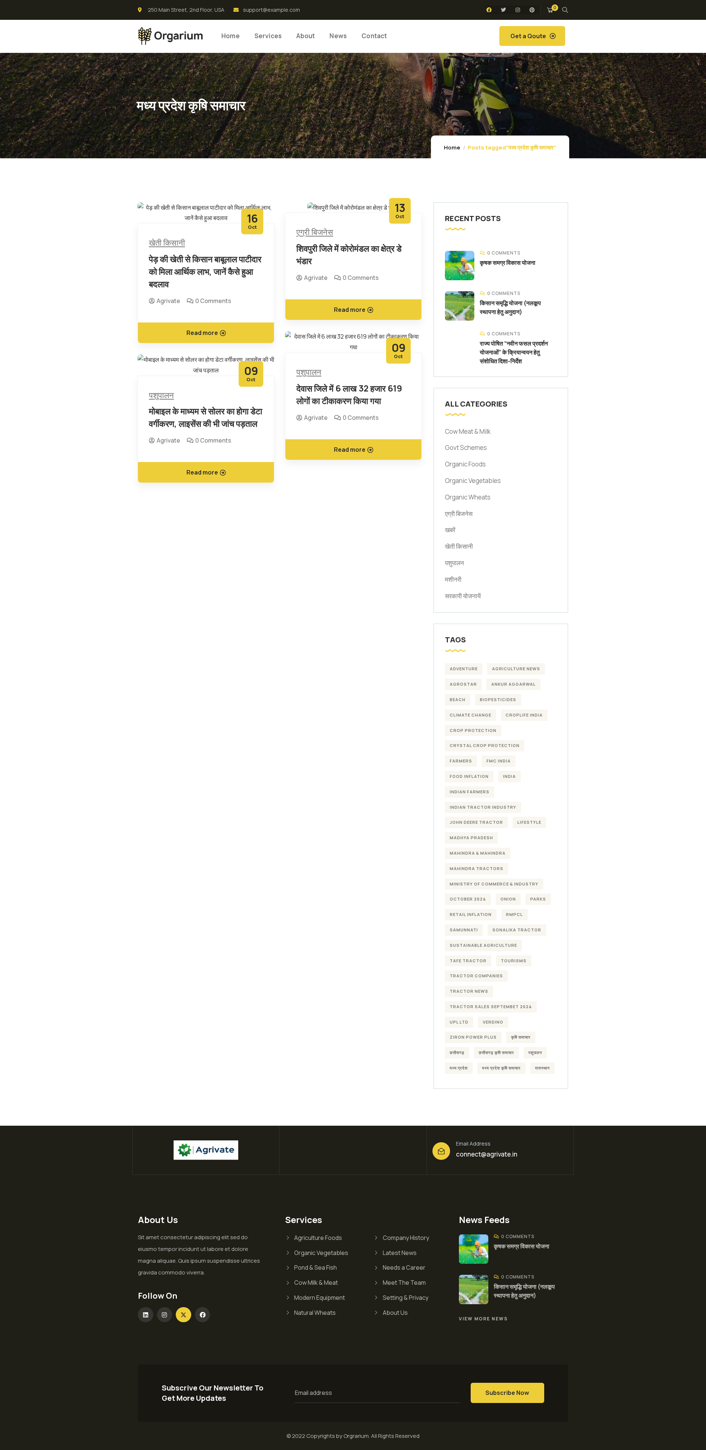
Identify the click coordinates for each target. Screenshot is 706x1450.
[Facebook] (489, 9)
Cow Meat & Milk (468, 431)
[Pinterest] (532, 9)
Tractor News (469, 991)
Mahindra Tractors (476, 868)
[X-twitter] (183, 1315)
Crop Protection (473, 730)
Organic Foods (465, 464)
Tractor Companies (476, 975)
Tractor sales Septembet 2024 (491, 1006)
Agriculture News (516, 668)
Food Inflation (469, 776)
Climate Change (470, 715)
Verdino (493, 1022)
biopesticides (498, 699)
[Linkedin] (145, 1315)
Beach (458, 699)
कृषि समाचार (521, 1037)
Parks (538, 899)
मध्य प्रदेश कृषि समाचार (501, 1068)
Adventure (464, 668)
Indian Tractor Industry (483, 807)
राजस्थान (542, 1068)
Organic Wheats (468, 497)
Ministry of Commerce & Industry (494, 884)
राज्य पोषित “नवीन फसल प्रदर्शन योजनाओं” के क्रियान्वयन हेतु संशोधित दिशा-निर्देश (514, 352)
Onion (508, 899)
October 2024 (468, 899)
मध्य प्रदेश (459, 1068)
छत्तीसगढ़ (457, 1052)
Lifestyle (529, 822)
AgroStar (463, 684)
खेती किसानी (167, 243)
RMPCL (514, 914)
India (509, 776)
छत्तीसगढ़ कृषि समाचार (496, 1052)
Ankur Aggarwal (513, 684)
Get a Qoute (528, 36)
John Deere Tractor (476, 822)
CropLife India (524, 715)
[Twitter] (503, 9)
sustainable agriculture (483, 945)
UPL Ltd (459, 1022)
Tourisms (514, 960)
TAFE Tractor (468, 960)
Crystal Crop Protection (485, 745)
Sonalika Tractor (516, 930)
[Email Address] (441, 1151)
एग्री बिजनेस (314, 232)
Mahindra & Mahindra (478, 853)
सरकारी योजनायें (463, 596)
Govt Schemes (466, 447)
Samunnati (464, 930)
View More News (483, 1319)
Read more (202, 333)
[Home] (170, 36)
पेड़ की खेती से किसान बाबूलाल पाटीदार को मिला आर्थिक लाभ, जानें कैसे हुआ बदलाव (205, 271)
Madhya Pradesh (471, 837)
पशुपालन (308, 372)
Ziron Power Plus (473, 1037)
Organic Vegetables (473, 480)
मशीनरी (453, 579)
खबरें (450, 530)
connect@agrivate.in (486, 1154)
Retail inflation (471, 914)
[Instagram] (517, 9)
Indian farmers (469, 791)
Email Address (473, 1143)
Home (452, 147)
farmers (461, 761)
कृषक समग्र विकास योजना (507, 263)
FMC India (498, 761)
